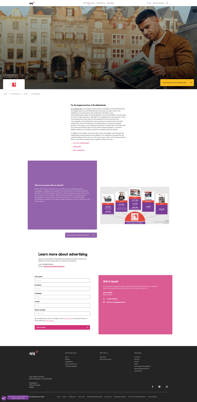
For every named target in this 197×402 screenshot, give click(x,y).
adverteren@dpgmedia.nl (54, 266)
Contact (149, 3)
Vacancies (103, 357)
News (76, 9)
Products (137, 357)
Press (58, 396)
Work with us (101, 3)
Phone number (40, 310)
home (5, 94)
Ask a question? (79, 150)
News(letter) (138, 371)
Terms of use (81, 396)
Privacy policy (108, 396)
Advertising (110, 3)
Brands (82, 9)
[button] (177, 82)
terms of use (68, 318)
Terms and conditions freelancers (137, 396)
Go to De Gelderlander (81, 143)
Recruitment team (105, 359)
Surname (38, 285)
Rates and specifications (141, 368)
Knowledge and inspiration (142, 366)
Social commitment (102, 9)
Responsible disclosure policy (94, 396)
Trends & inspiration (117, 9)
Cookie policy (72, 396)
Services (136, 359)
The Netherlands (159, 3)
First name (38, 277)
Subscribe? (77, 147)
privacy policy (49, 320)
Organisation (90, 9)
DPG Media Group (88, 3)
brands (26, 94)
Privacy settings (152, 396)
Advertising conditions (120, 396)
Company (38, 293)
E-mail (37, 301)
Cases (136, 364)
